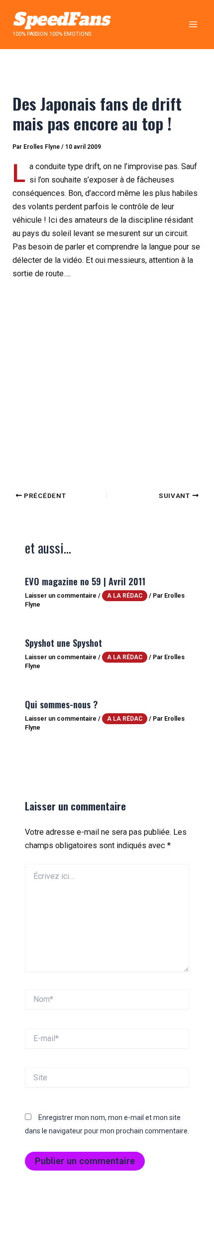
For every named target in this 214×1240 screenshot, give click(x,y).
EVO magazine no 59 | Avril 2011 (85, 581)
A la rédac (124, 595)
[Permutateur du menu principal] (193, 24)
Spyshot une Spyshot (63, 642)
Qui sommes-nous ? (61, 704)
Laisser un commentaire (61, 595)
